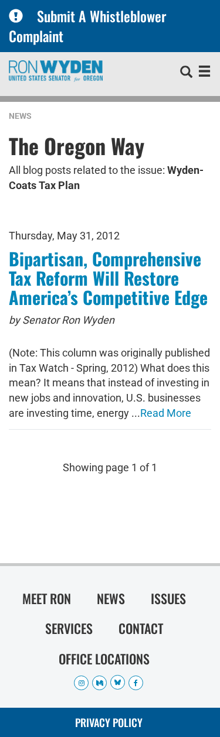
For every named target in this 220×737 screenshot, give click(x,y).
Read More (165, 413)
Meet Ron (46, 598)
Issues (168, 598)
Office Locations (104, 658)
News (20, 116)
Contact (141, 628)
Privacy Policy (109, 722)
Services (69, 628)
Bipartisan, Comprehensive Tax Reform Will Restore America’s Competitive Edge (108, 277)
